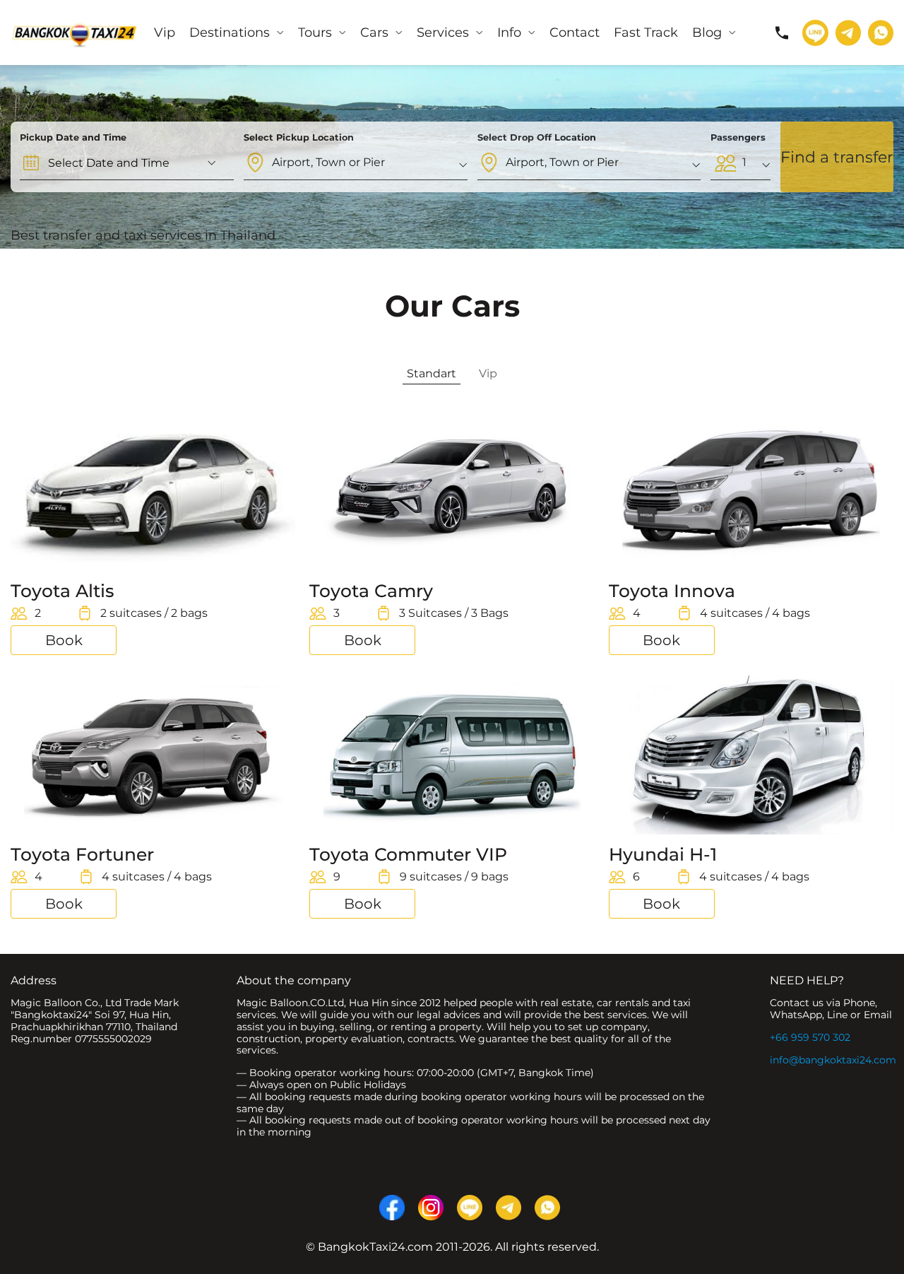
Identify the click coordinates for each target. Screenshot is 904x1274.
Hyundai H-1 (663, 854)
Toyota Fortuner (82, 854)
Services (443, 32)
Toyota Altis (62, 590)
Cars (374, 32)
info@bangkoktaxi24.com (833, 1060)
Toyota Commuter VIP (408, 854)
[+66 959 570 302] (781, 32)
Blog (707, 32)
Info (509, 32)
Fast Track (646, 32)
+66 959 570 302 (810, 1037)
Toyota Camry (371, 590)
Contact (574, 32)
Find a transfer (836, 157)
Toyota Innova (672, 590)
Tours (315, 32)
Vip (164, 32)
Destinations (229, 32)
